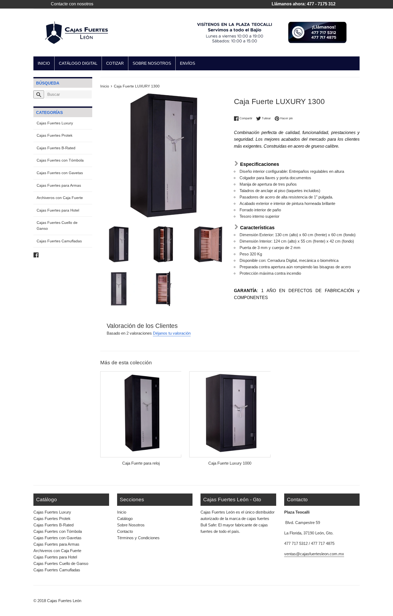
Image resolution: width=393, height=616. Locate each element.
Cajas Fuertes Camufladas (59, 241)
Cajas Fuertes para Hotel (58, 210)
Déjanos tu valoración (172, 333)
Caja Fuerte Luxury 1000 (229, 463)
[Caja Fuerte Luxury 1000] (230, 413)
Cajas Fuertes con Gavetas (60, 173)
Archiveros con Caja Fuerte (60, 198)
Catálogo (125, 518)
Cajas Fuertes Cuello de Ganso (57, 226)
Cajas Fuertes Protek (54, 135)
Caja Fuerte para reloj (141, 463)
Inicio (121, 512)
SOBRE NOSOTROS (152, 63)
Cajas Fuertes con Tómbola (60, 160)
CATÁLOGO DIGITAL (78, 63)
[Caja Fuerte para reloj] (141, 413)
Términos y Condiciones (138, 537)
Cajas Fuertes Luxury (55, 123)
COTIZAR (115, 63)
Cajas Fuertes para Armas (59, 185)
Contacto (125, 531)
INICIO (44, 63)
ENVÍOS (187, 63)
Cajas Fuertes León (64, 600)
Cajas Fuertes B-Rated (56, 148)
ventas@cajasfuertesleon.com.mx (314, 554)
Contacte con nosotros (72, 4)
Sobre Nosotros (131, 525)
